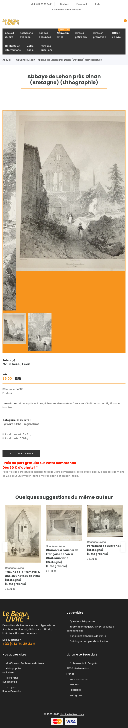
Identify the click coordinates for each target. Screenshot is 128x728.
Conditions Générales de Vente (87, 636)
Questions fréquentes (81, 621)
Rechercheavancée (26, 35)
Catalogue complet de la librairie (88, 641)
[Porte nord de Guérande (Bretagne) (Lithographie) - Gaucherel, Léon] (105, 521)
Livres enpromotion (99, 35)
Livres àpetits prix (81, 35)
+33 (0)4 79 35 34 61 (41, 4)
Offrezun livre (116, 35)
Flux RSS (73, 684)
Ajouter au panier (21, 453)
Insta (97, 4)
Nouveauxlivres (63, 34)
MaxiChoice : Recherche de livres (24, 663)
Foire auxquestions (46, 48)
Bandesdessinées (45, 35)
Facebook (82, 4)
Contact (64, 4)
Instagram (75, 695)
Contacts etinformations (13, 48)
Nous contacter (78, 679)
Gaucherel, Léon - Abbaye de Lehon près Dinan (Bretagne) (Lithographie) (59, 60)
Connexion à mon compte (66, 9)
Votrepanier (30, 48)
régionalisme (32, 424)
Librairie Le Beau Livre (72, 714)
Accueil (6, 60)
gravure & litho (13, 424)
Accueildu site (9, 35)
